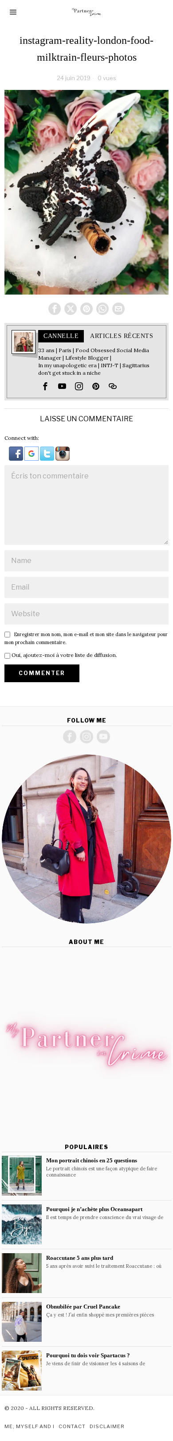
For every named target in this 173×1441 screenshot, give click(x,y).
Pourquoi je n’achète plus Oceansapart (94, 1209)
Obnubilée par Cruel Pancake (83, 1306)
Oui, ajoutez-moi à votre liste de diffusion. (63, 655)
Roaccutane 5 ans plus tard (79, 1258)
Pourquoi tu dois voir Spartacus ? (88, 1355)
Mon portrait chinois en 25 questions (91, 1160)
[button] (16, 453)
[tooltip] (54, 309)
